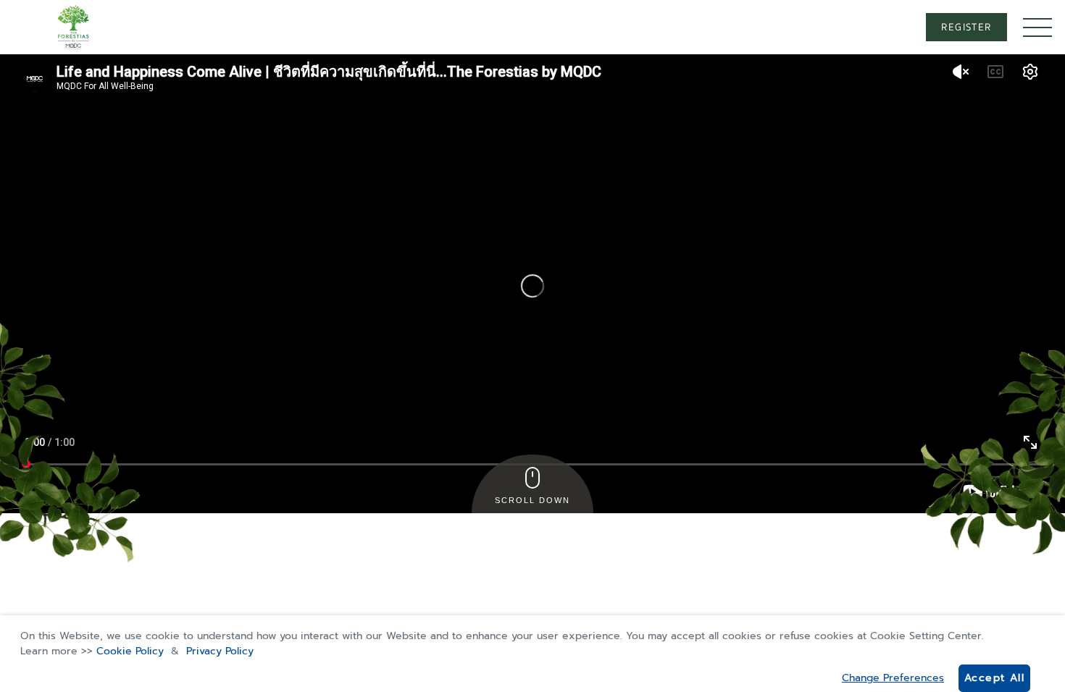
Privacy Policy (220, 651)
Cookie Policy (130, 651)
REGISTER (966, 27)
